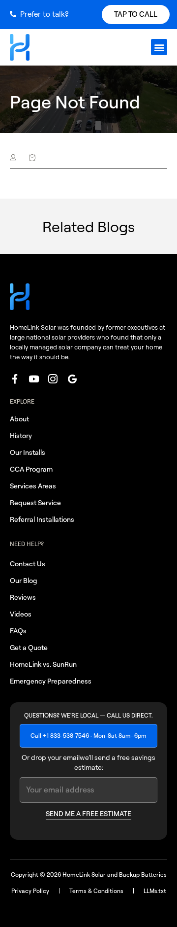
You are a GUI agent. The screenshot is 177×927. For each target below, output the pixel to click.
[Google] (72, 378)
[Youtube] (33, 378)
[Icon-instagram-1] (53, 378)
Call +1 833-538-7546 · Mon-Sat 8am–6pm (88, 735)
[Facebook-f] (14, 378)
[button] (159, 47)
